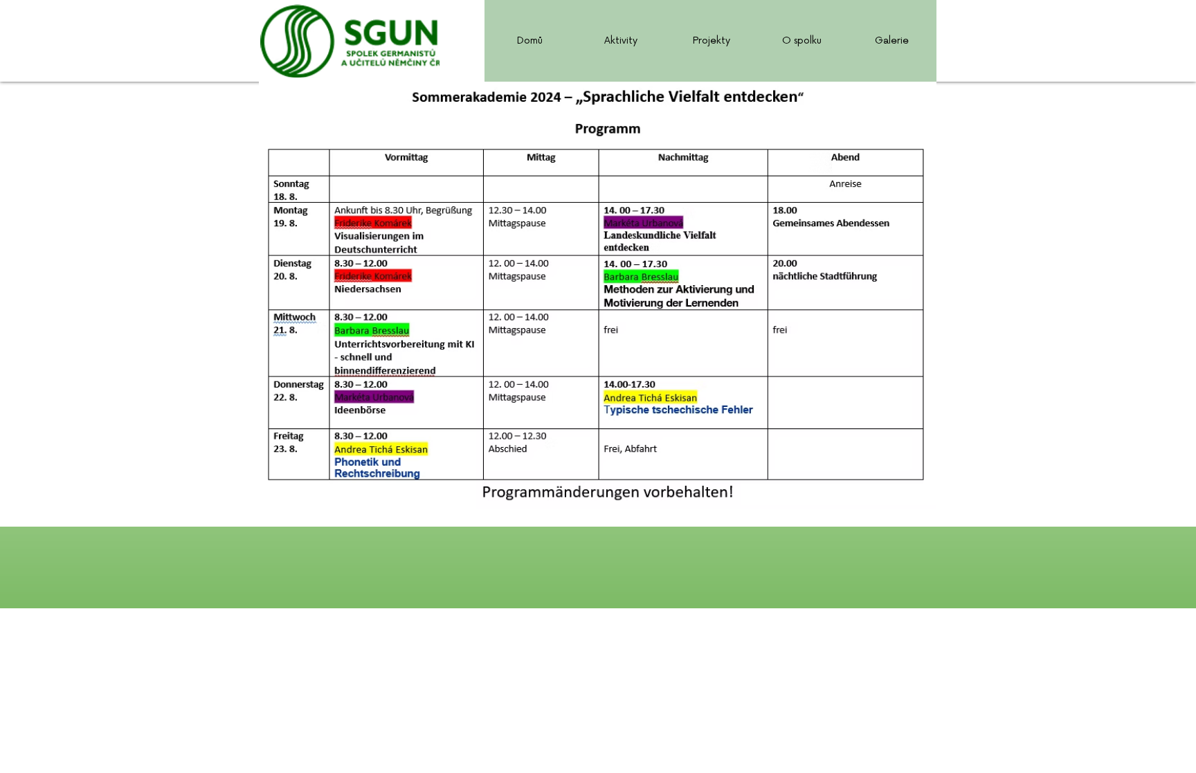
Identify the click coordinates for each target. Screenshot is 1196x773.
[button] (620, 41)
